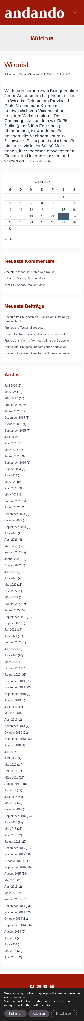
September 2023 (15, 527)
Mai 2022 (10, 584)
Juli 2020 (10, 649)
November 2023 (14, 514)
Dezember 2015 (14, 848)
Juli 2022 (10, 572)
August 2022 (12, 565)
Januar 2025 (12, 456)
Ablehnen (39, 1013)
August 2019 (12, 700)
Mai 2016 (10, 828)
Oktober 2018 (13, 732)
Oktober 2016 (13, 809)
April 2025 (10, 443)
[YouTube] (45, 986)
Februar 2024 (13, 501)
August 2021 (12, 623)
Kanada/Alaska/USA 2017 (36, 74)
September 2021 (15, 617)
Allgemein (10, 74)
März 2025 (11, 449)
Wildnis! (16, 64)
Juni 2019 (10, 706)
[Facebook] (32, 986)
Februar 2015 (13, 899)
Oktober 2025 (13, 424)
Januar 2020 (12, 674)
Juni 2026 (10, 385)
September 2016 (15, 816)
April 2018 (10, 771)
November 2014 (14, 912)
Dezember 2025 (14, 417)
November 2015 (14, 854)
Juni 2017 (10, 796)
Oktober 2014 (13, 918)
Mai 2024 (10, 481)
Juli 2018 (10, 751)
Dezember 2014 (14, 906)
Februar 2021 (13, 642)
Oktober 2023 (13, 520)
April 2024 (10, 488)
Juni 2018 (10, 758)
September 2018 (15, 738)
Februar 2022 (13, 604)
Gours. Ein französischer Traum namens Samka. (36, 334)
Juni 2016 (10, 822)
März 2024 (11, 494)
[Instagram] (39, 986)
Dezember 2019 (14, 681)
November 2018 (14, 726)
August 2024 (12, 469)
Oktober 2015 (13, 861)
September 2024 (15, 462)
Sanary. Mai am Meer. (31, 278)
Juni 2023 (10, 533)
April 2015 (10, 886)
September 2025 (15, 430)
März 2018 (11, 777)
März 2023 (11, 546)
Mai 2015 (10, 880)
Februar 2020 (13, 668)
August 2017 (12, 783)
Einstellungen (64, 1013)
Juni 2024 (10, 475)
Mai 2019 (10, 713)
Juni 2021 (10, 636)
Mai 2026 (10, 392)
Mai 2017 (10, 803)
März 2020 (11, 662)
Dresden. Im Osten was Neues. (35, 272)
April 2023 (10, 539)
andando (34, 12)
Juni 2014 (10, 944)
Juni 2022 (10, 578)
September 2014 (15, 925)
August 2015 (12, 873)
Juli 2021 (10, 629)
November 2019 (14, 687)
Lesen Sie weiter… (42, 161)
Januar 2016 (12, 841)
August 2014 (12, 931)
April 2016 (10, 835)
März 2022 (11, 597)
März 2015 (11, 893)
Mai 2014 (10, 951)
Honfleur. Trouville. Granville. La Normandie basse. (37, 353)
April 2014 (10, 957)
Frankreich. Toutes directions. (23, 327)
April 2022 (10, 591)
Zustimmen (15, 1013)
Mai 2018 (10, 764)
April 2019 (10, 719)
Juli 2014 (10, 938)
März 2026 (11, 398)
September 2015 (15, 867)
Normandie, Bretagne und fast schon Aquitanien (35, 347)
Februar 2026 (13, 404)
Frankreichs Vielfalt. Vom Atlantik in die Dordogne (36, 340)
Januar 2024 (12, 507)
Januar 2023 (12, 559)
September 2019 (15, 694)
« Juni (8, 239)
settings (47, 1005)
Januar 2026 (12, 411)
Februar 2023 (13, 552)
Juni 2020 (10, 655)
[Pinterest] (52, 986)
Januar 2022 (12, 610)
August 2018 (12, 745)
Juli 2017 (10, 790)
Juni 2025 (10, 436)
